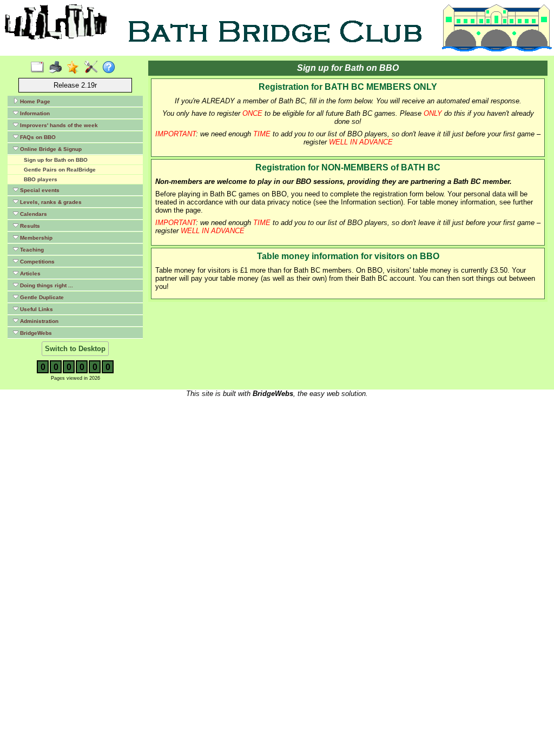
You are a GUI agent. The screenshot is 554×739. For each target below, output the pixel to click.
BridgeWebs (35, 333)
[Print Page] (58, 68)
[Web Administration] (93, 68)
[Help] (111, 68)
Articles (29, 273)
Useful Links (35, 309)
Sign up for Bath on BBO (56, 160)
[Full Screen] (40, 68)
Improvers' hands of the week (58, 125)
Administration (38, 321)
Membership (35, 238)
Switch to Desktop (75, 349)
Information (34, 113)
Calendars (32, 214)
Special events (39, 190)
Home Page (34, 101)
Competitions (36, 262)
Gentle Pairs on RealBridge (60, 170)
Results (29, 226)
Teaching (31, 250)
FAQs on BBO (37, 137)
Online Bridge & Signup (50, 149)
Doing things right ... (45, 285)
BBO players (40, 179)
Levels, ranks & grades (50, 202)
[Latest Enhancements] (75, 68)
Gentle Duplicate (41, 297)
